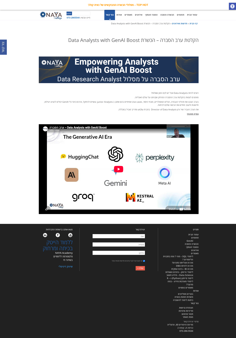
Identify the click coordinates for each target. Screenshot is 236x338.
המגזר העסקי (151, 14)
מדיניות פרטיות (186, 310)
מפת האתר (188, 316)
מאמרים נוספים (185, 287)
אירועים (138, 14)
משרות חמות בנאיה (184, 296)
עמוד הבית (192, 14)
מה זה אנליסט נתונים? (182, 262)
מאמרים (128, 14)
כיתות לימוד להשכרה (183, 300)
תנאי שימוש (187, 313)
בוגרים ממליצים (185, 293)
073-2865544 (73, 17)
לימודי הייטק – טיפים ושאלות (179, 272)
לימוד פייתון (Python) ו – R (180, 278)
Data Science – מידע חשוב (179, 275)
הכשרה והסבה (167, 14)
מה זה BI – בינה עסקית (182, 268)
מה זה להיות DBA (184, 265)
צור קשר (110, 14)
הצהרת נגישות (186, 307)
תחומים (180, 14)
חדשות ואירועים (179, 23)
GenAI (190, 240)
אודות (119, 14)
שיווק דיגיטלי (66, 266)
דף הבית (194, 23)
